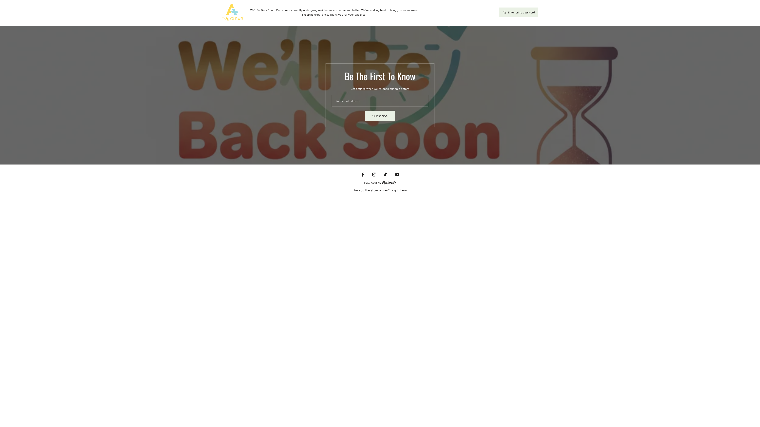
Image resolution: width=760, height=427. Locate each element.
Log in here (399, 190)
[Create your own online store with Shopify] (389, 183)
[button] (519, 12)
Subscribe (380, 116)
